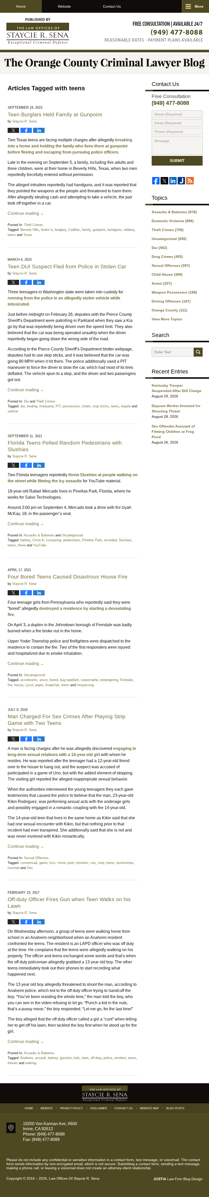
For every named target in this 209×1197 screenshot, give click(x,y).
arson (44, 680)
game (43, 863)
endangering (109, 680)
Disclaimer (98, 1108)
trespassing (85, 685)
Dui (26, 401)
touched (13, 868)
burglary (60, 230)
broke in (47, 230)
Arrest (162, 283)
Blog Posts (175, 1108)
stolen (86, 406)
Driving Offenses (171, 301)
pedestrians (71, 540)
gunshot (66, 1058)
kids (77, 1058)
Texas (27, 235)
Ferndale (126, 680)
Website (64, 6)
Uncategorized (72, 535)
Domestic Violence (173, 221)
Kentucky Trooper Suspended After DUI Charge (176, 388)
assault (40, 1058)
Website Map (149, 1108)
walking (30, 1063)
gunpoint (99, 230)
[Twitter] (164, 180)
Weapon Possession (174, 292)
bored (54, 680)
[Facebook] (156, 180)
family (86, 230)
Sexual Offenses (36, 858)
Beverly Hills (29, 230)
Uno (30, 868)
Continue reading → (26, 213)
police (107, 1058)
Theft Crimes (33, 225)
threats (13, 1063)
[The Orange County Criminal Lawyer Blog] (104, 62)
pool (71, 863)
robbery (129, 230)
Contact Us (112, 6)
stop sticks (101, 406)
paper (39, 685)
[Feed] (190, 180)
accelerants (28, 680)
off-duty (95, 1058)
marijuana (46, 406)
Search (198, 352)
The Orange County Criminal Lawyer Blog (37, 31)
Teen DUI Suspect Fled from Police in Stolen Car (68, 266)
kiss (52, 863)
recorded (110, 540)
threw (22, 545)
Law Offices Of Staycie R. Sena (74, 1178)
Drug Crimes (167, 257)
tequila (126, 406)
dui (22, 406)
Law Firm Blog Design (178, 1179)
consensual (28, 863)
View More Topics (167, 319)
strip (101, 863)
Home (21, 6)
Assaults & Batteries (39, 535)
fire (10, 685)
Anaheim (26, 1058)
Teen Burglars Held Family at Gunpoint (55, 114)
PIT (58, 406)
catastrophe (89, 680)
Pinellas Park (92, 540)
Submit (177, 160)
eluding (32, 406)
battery (25, 540)
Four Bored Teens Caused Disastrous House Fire (67, 576)
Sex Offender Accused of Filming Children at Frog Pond (173, 431)
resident (120, 1058)
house (18, 685)
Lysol (29, 685)
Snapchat (52, 685)
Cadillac (74, 230)
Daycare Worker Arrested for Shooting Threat (176, 408)
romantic (82, 863)
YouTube (39, 545)
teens (12, 235)
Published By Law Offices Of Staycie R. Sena (154, 31)
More (199, 6)
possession (71, 406)
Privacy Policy (71, 1108)
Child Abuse (167, 274)
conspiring (53, 540)
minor (62, 863)
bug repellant (69, 680)
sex (93, 863)
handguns (114, 230)
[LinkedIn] (173, 180)
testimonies (125, 863)
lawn (85, 1058)
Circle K (38, 540)
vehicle (13, 411)
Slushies (125, 540)
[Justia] (181, 180)
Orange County (169, 310)
